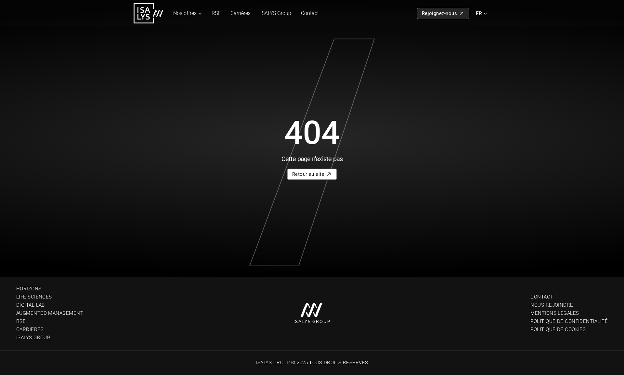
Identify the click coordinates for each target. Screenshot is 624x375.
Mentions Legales (554, 313)
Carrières (240, 13)
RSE (216, 13)
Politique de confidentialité (569, 321)
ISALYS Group (275, 13)
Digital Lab (30, 305)
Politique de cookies (558, 329)
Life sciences (34, 297)
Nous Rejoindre (551, 305)
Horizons (29, 289)
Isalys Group (33, 337)
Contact (310, 13)
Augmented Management (49, 313)
